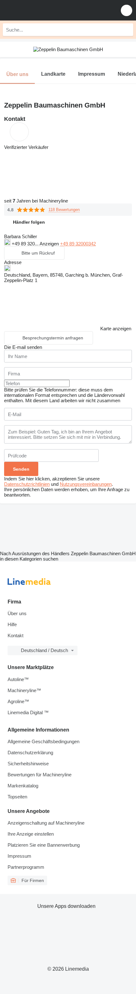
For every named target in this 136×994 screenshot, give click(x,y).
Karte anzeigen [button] (115, 328)
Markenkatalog (23, 785)
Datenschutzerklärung (30, 752)
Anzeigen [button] (50, 243)
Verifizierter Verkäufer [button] (26, 147)
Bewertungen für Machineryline (39, 774)
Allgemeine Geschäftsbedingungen (43, 741)
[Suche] (127, 29)
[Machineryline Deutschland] (44, 10)
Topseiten (17, 796)
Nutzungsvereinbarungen (86, 484)
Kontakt (15, 635)
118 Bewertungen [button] (64, 209)
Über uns (17, 613)
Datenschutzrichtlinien (27, 484)
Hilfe (12, 624)
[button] (126, 10)
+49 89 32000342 (78, 243)
